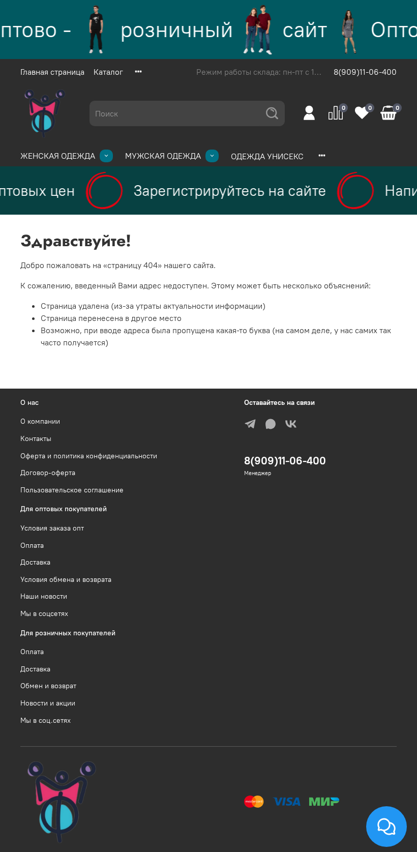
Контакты (35, 438)
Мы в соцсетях (44, 613)
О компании (40, 421)
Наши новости (43, 596)
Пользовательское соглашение (72, 489)
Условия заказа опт (52, 528)
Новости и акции (47, 703)
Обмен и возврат (48, 685)
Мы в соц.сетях (45, 720)
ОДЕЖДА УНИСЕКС (267, 156)
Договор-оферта (47, 472)
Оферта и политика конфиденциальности (88, 455)
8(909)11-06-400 (365, 72)
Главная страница (52, 72)
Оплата (32, 545)
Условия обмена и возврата (65, 579)
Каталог (108, 72)
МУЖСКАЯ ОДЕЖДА (163, 156)
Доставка (35, 562)
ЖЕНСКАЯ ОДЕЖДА (57, 156)
